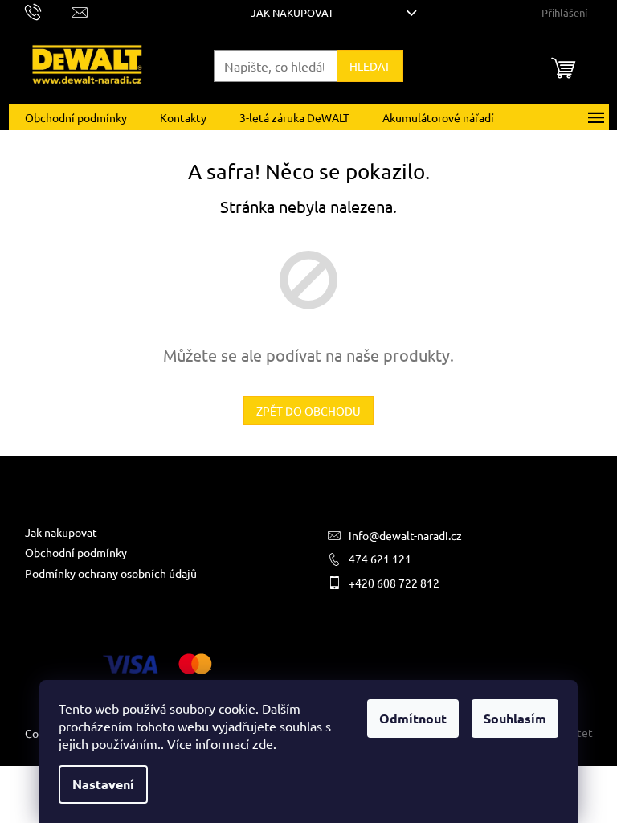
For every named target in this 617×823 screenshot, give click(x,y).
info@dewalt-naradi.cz (405, 535)
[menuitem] (76, 117)
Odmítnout (413, 718)
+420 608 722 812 (394, 582)
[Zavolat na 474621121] (48, 11)
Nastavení (103, 784)
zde (262, 743)
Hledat (369, 66)
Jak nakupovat (292, 12)
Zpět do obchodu (308, 410)
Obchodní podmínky (76, 552)
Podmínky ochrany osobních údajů (111, 573)
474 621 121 (380, 558)
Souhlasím (515, 718)
